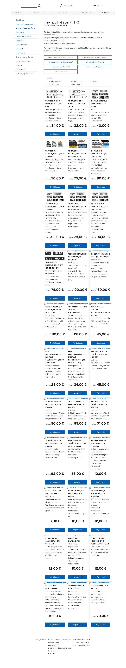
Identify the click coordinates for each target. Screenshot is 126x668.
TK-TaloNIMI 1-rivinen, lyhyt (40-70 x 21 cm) (54, 154)
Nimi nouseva (54, 81)
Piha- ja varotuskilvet (94, 67)
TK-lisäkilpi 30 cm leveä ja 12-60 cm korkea (99, 354)
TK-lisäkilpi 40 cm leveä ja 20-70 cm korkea (53, 404)
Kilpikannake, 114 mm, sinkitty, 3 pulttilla (98, 494)
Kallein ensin (76, 85)
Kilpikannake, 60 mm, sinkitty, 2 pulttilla (53, 494)
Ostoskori (106, 13)
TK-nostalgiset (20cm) (95, 62)
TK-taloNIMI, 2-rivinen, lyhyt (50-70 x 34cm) (54, 207)
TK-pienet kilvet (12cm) (61, 67)
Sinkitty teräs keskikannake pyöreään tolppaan (100, 541)
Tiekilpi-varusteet (61, 71)
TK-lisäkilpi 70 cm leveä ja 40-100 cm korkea (53, 443)
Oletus (96, 81)
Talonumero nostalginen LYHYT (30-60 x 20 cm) (54, 265)
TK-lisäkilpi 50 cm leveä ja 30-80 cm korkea (76, 404)
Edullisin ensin (77, 81)
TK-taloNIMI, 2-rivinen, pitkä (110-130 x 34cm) (99, 207)
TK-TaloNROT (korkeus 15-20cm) (60, 57)
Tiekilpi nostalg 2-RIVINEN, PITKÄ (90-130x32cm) (53, 310)
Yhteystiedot (86, 13)
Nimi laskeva (54, 85)
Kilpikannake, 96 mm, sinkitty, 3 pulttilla (76, 494)
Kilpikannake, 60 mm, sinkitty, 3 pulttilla (98, 443)
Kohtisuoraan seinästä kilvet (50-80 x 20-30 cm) (77, 443)
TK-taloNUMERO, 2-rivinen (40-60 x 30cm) (99, 104)
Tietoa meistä (62, 13)
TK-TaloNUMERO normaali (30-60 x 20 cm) (76, 104)
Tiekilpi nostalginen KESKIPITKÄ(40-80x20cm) (77, 257)
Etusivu (18, 13)
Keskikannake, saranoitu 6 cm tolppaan (52, 541)
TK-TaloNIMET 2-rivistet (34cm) (60, 62)
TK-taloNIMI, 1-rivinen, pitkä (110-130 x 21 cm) (99, 154)
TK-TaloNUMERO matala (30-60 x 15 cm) (53, 104)
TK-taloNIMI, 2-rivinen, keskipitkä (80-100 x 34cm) (77, 207)
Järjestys (50, 78)
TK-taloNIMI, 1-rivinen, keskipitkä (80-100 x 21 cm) (77, 154)
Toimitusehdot (38, 13)
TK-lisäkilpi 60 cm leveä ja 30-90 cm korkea (99, 404)
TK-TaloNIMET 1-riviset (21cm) (94, 57)
